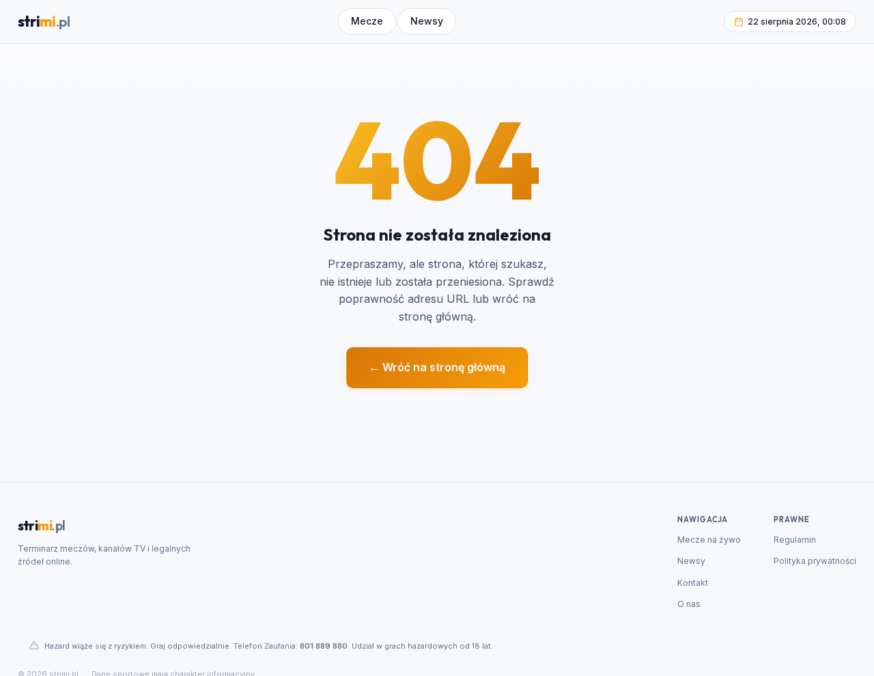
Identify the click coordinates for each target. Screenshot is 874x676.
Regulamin (795, 540)
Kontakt (692, 583)
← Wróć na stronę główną (437, 367)
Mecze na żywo (709, 540)
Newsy (691, 561)
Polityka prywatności (815, 561)
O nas (689, 604)
